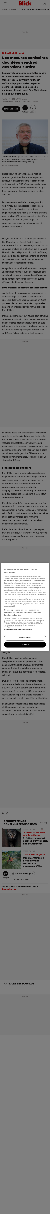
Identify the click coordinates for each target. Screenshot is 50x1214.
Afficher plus (25, 637)
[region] (25, 607)
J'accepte (25, 644)
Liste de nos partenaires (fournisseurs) (18, 629)
